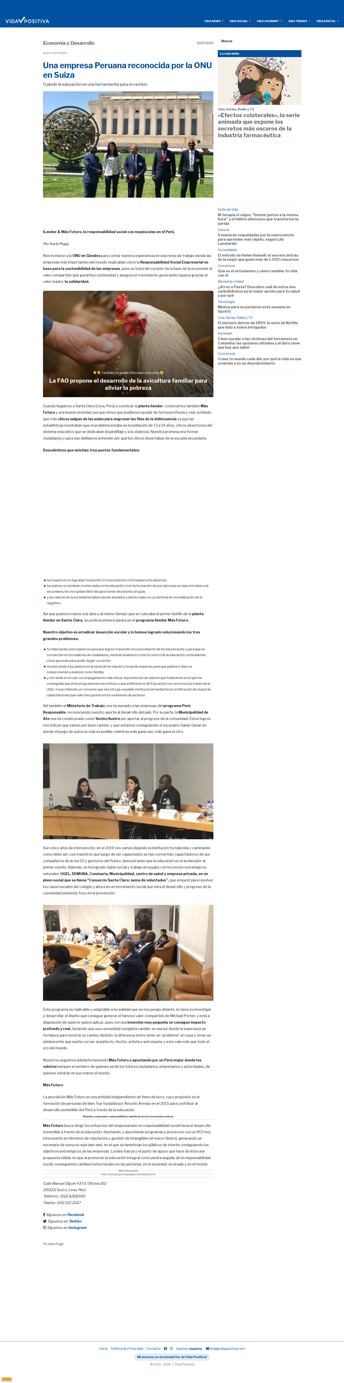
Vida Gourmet (268, 21)
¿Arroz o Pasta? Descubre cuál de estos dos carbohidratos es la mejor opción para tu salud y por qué (259, 291)
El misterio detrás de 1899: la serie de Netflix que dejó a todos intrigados (258, 325)
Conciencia (226, 266)
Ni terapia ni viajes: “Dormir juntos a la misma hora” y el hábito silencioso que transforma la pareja (258, 219)
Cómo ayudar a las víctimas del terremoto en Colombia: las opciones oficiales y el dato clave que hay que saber (259, 343)
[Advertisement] (172, 7)
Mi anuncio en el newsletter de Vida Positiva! (172, 1357)
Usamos (182, 1349)
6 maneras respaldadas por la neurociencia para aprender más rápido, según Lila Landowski (256, 239)
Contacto (153, 1349)
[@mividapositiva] (171, 1349)
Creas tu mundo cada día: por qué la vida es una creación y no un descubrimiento (259, 361)
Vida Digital (325, 21)
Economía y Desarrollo (69, 43)
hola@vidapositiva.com (227, 1349)
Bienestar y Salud (231, 281)
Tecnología (226, 302)
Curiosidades (227, 250)
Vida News (212, 21)
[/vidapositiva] (165, 1349)
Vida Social (239, 21)
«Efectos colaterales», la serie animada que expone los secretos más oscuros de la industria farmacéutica (259, 125)
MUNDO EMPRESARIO (55, 53)
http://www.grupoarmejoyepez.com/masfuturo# (128, 1174)
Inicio (103, 1349)
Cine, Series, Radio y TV (236, 109)
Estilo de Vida (228, 209)
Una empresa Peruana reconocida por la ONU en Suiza (127, 70)
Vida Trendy (297, 21)
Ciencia (223, 230)
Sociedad (225, 333)
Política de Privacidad (127, 1349)
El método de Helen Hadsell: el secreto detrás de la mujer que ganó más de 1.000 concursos (258, 257)
